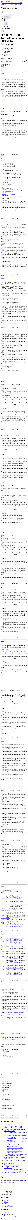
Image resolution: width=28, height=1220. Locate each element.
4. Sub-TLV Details (9, 1131)
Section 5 (3, 347)
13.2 (4, 192)
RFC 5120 (20, 905)
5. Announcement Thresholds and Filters (15, 1154)
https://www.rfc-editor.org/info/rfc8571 (14, 974)
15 (7, 182)
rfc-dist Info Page (9, 1214)
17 (21, 190)
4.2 (3, 170)
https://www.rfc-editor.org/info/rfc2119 (14, 897)
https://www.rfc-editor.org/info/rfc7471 (14, 926)
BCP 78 (14, 130)
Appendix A (4, 194)
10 (2, 185)
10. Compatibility (9, 1163)
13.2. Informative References (15, 1171)
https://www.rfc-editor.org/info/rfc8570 (9, 125)
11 (7, 175)
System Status (8, 1191)
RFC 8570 (2, 111)
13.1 (4, 191)
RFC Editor (7, 1213)
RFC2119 (6, 266)
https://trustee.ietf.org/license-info (9, 131)
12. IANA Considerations (11, 1166)
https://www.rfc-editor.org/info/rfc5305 (9, 913)
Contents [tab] (3, 1117)
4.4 (3, 173)
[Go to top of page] (1, 1218)
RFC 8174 (18, 942)
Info (2, 31)
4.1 (3, 169)
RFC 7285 (7, 967)
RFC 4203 (11, 953)
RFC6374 (2, 248)
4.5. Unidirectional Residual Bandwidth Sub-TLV (15, 1145)
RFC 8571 (7, 973)
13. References (8, 1168)
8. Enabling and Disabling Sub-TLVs (14, 1160)
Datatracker (7, 1205)
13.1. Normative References (15, 1169)
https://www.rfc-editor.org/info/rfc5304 (9, 910)
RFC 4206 (21, 901)
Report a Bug (8, 1192)
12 (7, 176)
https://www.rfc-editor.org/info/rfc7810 (14, 940)
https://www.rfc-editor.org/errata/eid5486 (16, 1012)
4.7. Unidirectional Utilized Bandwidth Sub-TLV (14, 1151)
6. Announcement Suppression (13, 1155)
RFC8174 (10, 266)
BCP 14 (3, 266)
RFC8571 (9, 1009)
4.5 (3, 174)
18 (14, 193)
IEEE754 (14, 351)
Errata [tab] (16, 1117)
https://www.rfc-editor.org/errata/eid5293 (16, 988)
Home (5, 26)
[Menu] (3, 12)
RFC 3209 (11, 948)
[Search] (1, 12)
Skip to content (5, 1)
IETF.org (6, 1200)
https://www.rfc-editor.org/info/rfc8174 (14, 943)
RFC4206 (15, 253)
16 (17, 189)
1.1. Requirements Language (15, 1126)
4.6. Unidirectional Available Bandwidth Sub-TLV (15, 1148)
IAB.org (6, 1203)
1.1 (3, 163)
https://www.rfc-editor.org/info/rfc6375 (14, 962)
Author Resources (9, 1206)
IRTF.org (6, 1202)
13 (7, 178)
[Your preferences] (6, 23)
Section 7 (3, 832)
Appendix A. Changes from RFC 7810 (15, 1172)
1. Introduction (8, 1125)
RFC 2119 (7, 942)
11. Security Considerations (12, 1165)
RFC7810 (11, 989)
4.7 (3, 177)
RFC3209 (16, 239)
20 (20, 196)
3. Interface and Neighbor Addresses (14, 1129)
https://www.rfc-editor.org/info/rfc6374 (14, 958)
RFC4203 (11, 287)
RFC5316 (19, 290)
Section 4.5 (7, 669)
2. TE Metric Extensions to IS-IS (13, 1128)
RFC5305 (3, 226)
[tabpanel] (14, 1146)
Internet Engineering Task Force (13, 1181)
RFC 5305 (8, 87)
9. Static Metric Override (11, 1162)
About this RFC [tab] (10, 1117)
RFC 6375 (11, 961)
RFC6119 (13, 370)
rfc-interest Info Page (10, 1216)
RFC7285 (2, 236)
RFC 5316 (16, 916)
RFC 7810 (12, 97)
